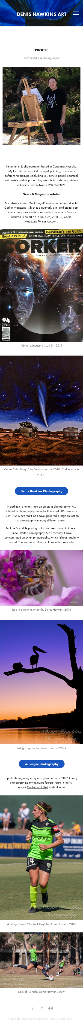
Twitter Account (47, 221)
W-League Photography (42, 763)
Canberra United (37, 787)
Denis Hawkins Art (41, 14)
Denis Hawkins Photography (41, 491)
